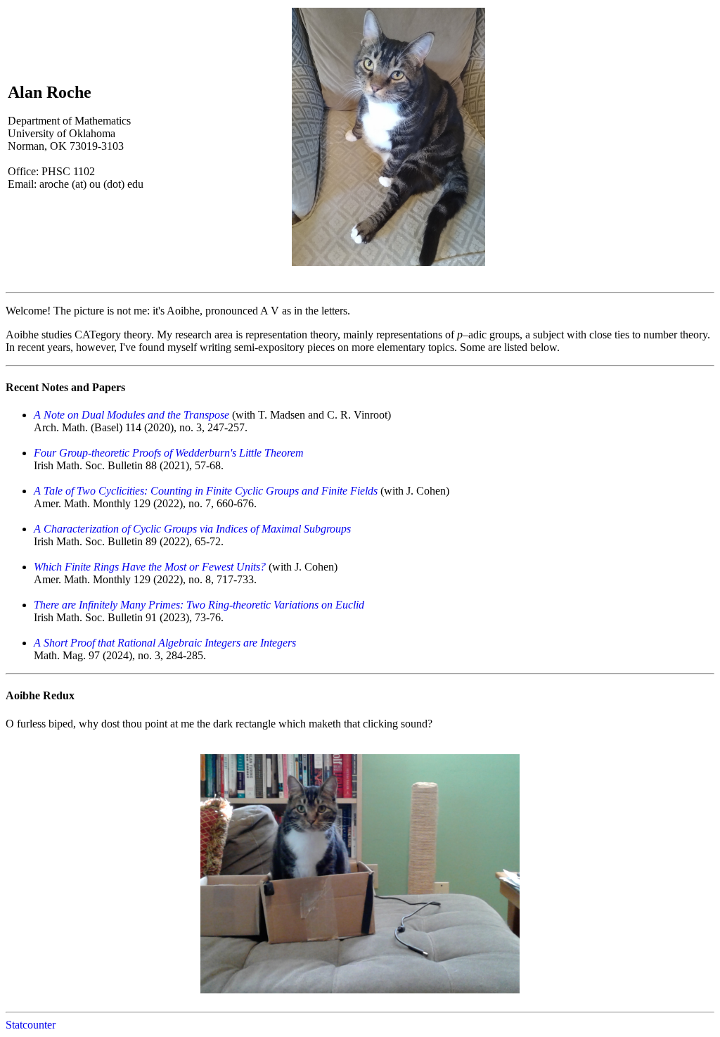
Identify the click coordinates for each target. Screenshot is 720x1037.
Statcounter (31, 1025)
